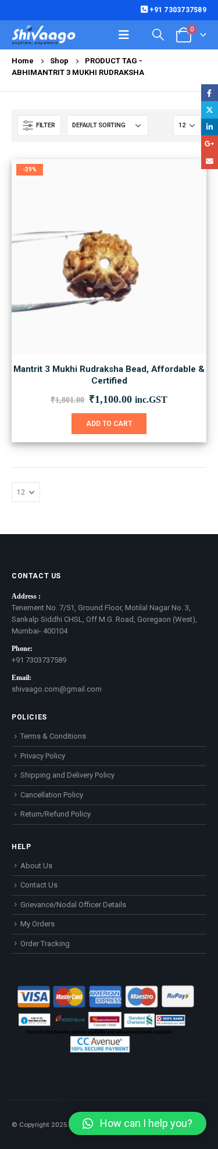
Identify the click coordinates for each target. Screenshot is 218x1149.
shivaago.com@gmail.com (57, 689)
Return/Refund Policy (55, 814)
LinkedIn (209, 127)
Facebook (209, 92)
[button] (137, 1123)
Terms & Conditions (53, 736)
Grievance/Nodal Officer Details (73, 904)
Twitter (209, 109)
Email (209, 160)
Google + (209, 143)
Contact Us (39, 884)
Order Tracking (45, 943)
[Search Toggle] (158, 34)
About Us (36, 865)
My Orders (37, 923)
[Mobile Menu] (124, 35)
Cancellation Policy (51, 794)
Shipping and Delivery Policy (67, 775)
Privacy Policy (42, 755)
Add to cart (109, 424)
